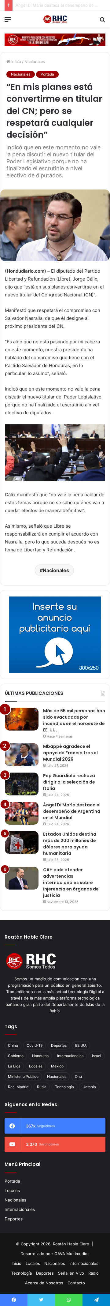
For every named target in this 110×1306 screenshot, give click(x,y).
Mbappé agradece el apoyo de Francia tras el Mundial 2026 (70, 752)
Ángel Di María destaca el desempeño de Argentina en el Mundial (72, 811)
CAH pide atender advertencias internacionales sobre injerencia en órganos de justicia (71, 882)
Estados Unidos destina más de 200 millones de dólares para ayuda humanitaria (69, 843)
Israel (96, 1055)
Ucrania (89, 1087)
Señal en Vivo (71, 1273)
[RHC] (55, 19)
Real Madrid (18, 1087)
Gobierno (16, 1055)
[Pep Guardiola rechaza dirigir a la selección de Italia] (21, 784)
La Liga (14, 1066)
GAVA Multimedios (72, 1253)
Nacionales (34, 61)
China (13, 1045)
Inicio (15, 61)
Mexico (57, 1066)
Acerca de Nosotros (44, 1282)
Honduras (40, 1055)
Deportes (59, 1045)
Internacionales (70, 1055)
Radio (93, 1273)
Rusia (41, 1087)
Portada (47, 74)
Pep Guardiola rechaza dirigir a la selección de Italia (69, 782)
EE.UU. (81, 1045)
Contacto (76, 1282)
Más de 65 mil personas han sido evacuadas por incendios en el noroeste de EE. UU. (74, 720)
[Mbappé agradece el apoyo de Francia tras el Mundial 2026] (21, 754)
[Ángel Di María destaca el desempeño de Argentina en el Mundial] (21, 813)
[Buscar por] (102, 21)
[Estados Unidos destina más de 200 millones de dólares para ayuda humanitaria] (21, 842)
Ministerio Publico (23, 1076)
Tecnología (64, 1087)
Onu (78, 1076)
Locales (35, 1066)
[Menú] (8, 21)
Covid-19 (34, 1045)
